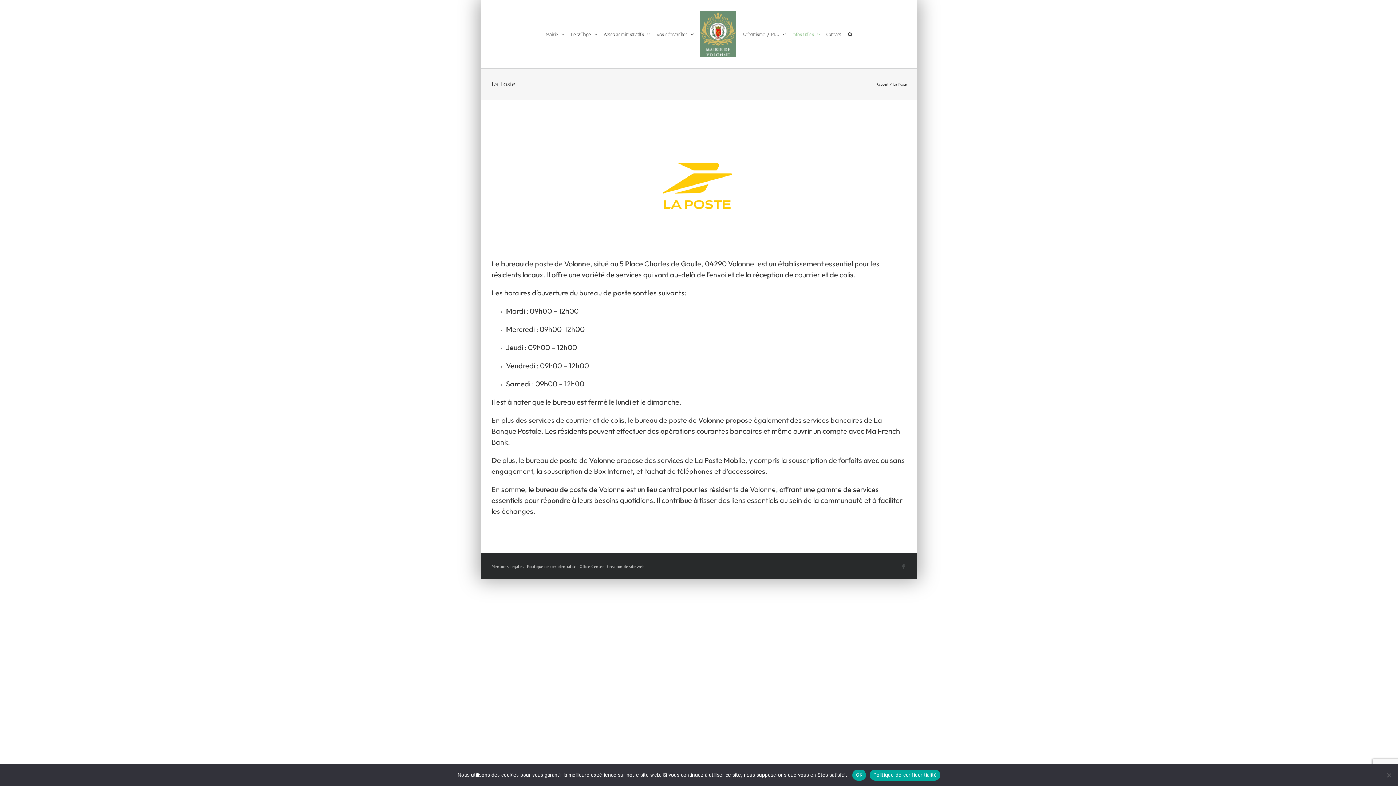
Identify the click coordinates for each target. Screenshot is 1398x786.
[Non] (1389, 775)
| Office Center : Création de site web (610, 566)
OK (859, 775)
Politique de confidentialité (905, 775)
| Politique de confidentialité (550, 566)
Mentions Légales (507, 566)
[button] (856, 34)
